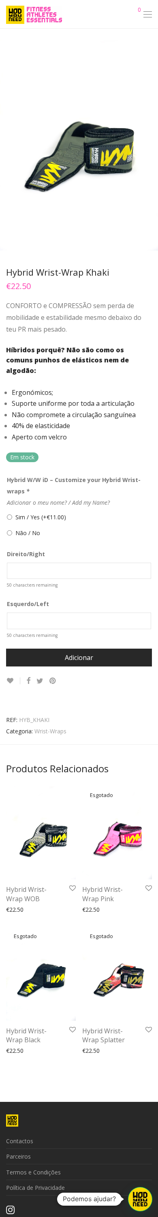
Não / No (26, 533)
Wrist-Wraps (50, 731)
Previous (7, 145)
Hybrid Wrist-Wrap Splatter (103, 1035)
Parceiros (18, 1156)
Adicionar (79, 657)
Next (150, 145)
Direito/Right (26, 554)
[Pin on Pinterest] (53, 681)
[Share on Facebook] (28, 681)
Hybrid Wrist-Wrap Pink (102, 894)
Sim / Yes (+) (39, 517)
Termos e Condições (33, 1172)
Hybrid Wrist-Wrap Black (26, 1035)
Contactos (19, 1141)
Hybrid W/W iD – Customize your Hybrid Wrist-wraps (74, 485)
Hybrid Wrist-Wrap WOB (26, 894)
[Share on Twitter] (39, 681)
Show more (58, 909)
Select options (20, 909)
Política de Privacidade (35, 1187)
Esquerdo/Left (28, 604)
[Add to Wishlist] (13, 680)
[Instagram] (10, 1209)
